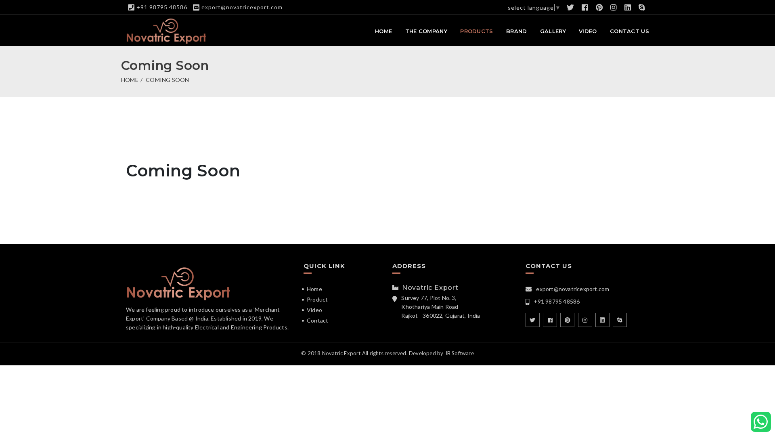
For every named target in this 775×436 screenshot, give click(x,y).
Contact (317, 320)
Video (588, 31)
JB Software (459, 353)
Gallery (553, 31)
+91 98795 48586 (161, 7)
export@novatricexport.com (242, 7)
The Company (426, 31)
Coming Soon (167, 79)
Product (317, 299)
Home (383, 31)
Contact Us (629, 31)
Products (476, 31)
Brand (516, 31)
